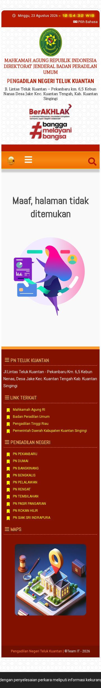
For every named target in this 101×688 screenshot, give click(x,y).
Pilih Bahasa (87, 22)
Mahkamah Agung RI (29, 410)
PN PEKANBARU (25, 454)
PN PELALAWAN (25, 482)
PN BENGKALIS (24, 475)
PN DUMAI (20, 461)
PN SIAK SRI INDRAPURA (31, 518)
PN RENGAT (22, 489)
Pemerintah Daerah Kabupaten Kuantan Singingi (50, 431)
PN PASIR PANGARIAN (29, 504)
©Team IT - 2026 (77, 651)
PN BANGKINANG (26, 468)
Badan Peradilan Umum (31, 417)
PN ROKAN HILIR (25, 511)
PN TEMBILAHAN (25, 496)
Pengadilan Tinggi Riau (31, 424)
